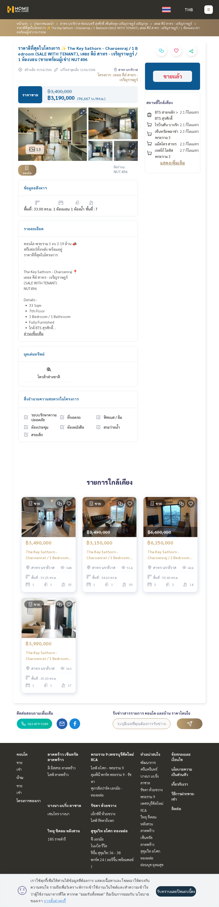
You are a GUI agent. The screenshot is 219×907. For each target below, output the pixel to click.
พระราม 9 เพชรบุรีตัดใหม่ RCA (151, 803)
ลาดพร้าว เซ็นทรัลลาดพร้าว (147, 837)
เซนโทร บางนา (58, 813)
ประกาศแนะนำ (44, 23)
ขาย (19, 762)
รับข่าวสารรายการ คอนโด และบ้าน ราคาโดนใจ (151, 713)
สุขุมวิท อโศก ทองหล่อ (109, 830)
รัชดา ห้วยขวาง (103, 805)
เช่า (19, 769)
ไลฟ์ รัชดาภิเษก (102, 820)
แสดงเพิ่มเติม (172, 163)
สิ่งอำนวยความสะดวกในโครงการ (51, 398)
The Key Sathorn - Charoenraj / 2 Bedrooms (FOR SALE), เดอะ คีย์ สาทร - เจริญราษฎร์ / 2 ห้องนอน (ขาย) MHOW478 (169, 555)
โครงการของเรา (29, 800)
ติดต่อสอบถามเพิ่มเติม (35, 713)
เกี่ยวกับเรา (179, 784)
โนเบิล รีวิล (99, 845)
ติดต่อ (176, 808)
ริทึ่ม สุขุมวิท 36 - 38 (106, 852)
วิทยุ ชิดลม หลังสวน (64, 830)
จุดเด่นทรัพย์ (34, 354)
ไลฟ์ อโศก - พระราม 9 (107, 767)
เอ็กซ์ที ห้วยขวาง (103, 813)
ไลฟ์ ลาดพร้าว (58, 774)
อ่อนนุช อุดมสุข (151, 864)
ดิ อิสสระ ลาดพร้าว (62, 767)
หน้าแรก (22, 23)
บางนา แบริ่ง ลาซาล (64, 805)
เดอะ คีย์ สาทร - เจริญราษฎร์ (173, 23)
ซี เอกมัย (97, 839)
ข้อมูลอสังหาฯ (35, 187)
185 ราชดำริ (57, 839)
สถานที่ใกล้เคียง (159, 102)
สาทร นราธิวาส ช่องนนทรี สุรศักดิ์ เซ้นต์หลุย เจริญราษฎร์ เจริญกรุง (104, 23)
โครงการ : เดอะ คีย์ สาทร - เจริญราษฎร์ (118, 77)
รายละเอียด (34, 228)
